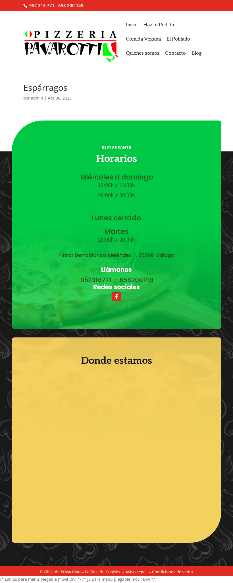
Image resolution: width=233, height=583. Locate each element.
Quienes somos (142, 53)
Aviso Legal (136, 571)
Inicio (132, 25)
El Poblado (178, 39)
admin (37, 98)
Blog (197, 53)
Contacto (175, 53)
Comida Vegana (143, 39)
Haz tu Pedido (158, 25)
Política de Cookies (102, 571)
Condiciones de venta (172, 571)
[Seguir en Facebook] (116, 296)
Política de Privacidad (60, 571)
